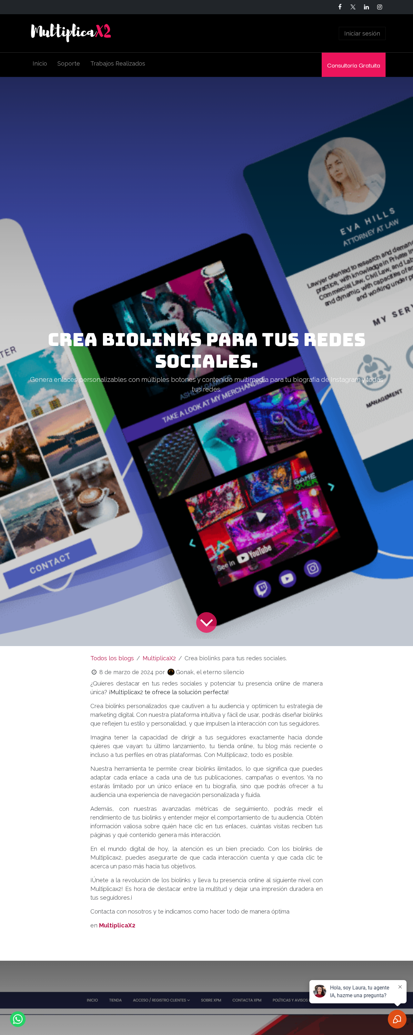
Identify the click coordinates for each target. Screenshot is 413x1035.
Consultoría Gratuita (353, 65)
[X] (353, 7)
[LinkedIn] (366, 7)
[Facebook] (340, 7)
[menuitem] (39, 65)
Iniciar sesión (362, 33)
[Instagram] (379, 7)
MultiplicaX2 (159, 658)
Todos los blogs (112, 658)
